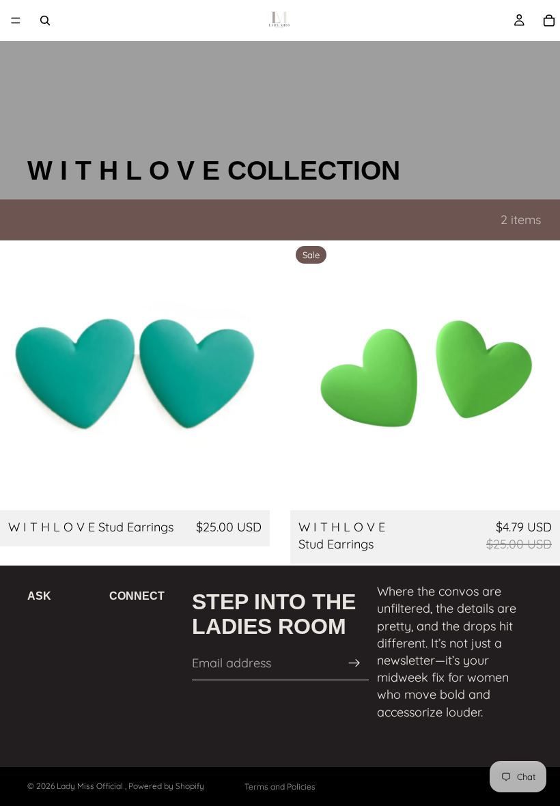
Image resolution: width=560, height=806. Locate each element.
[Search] (45, 20)
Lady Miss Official (91, 786)
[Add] (248, 489)
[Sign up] (354, 663)
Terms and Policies (280, 786)
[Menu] (15, 20)
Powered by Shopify (166, 786)
